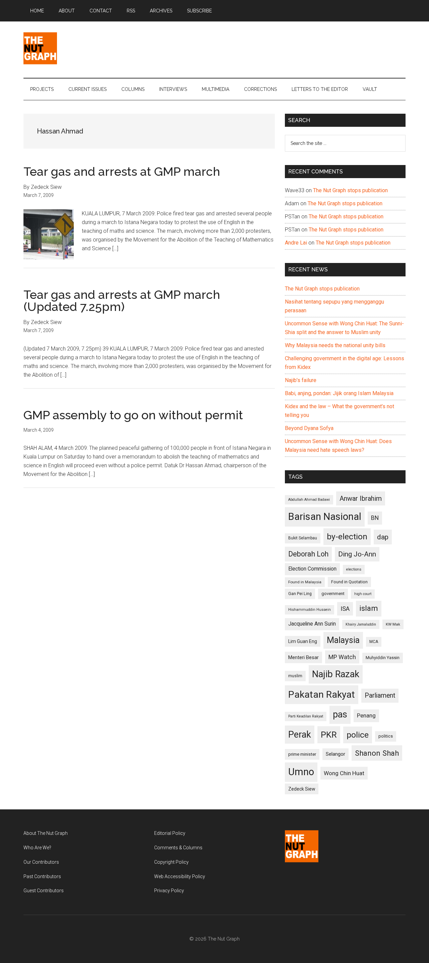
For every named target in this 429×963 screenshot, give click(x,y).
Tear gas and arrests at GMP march (121, 171)
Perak (299, 734)
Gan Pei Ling (300, 593)
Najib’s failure (300, 380)
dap (382, 537)
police (358, 735)
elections (353, 569)
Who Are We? (37, 847)
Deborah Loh (308, 554)
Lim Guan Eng (302, 641)
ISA (345, 608)
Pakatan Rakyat (321, 694)
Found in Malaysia (304, 582)
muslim (295, 675)
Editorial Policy (169, 833)
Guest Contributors (43, 890)
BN (375, 518)
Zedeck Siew (301, 789)
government (333, 593)
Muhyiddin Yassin (383, 657)
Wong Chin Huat (344, 773)
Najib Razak (335, 674)
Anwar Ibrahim (361, 498)
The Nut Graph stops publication (350, 190)
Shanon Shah (377, 753)
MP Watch (342, 656)
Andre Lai (296, 242)
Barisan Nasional (324, 516)
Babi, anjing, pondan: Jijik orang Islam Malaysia (339, 393)
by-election (347, 536)
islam (368, 608)
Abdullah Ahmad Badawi (309, 499)
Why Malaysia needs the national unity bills (335, 345)
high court (362, 594)
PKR (329, 735)
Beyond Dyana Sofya (309, 428)
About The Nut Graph (45, 833)
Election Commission (312, 569)
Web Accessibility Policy (179, 876)
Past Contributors (42, 876)
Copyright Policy (171, 862)
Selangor (335, 754)
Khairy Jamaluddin (361, 624)
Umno (301, 772)
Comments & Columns (178, 847)
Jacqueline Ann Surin (312, 624)
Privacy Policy (169, 890)
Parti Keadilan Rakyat (305, 716)
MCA (373, 641)
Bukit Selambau (302, 538)
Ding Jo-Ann (357, 554)
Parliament (380, 695)
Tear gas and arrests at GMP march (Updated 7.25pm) (121, 300)
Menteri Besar (303, 657)
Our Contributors (41, 862)
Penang (366, 715)
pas (340, 714)
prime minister (302, 754)
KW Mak (393, 624)
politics (385, 736)
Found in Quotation (349, 581)
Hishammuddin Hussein (309, 609)
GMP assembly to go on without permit (133, 415)
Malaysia (343, 640)
